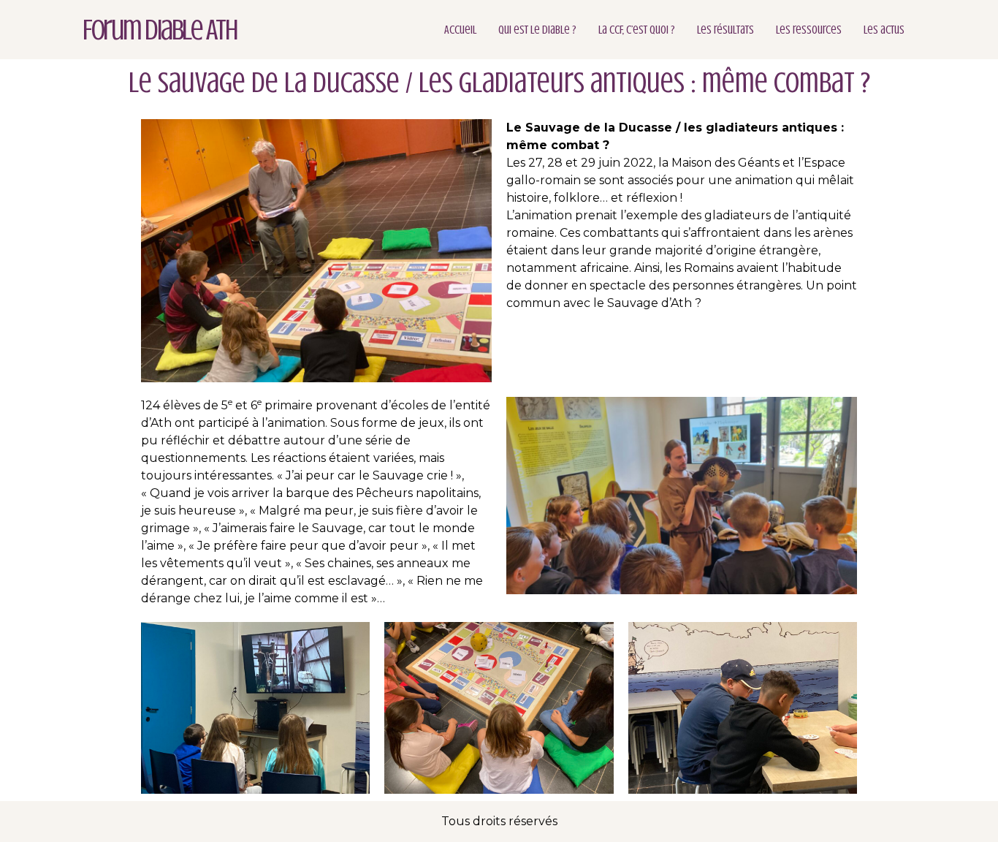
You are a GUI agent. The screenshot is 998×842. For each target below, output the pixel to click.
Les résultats (725, 30)
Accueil (460, 30)
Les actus (884, 30)
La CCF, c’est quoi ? (636, 30)
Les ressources (809, 30)
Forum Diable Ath (160, 29)
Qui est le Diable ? (537, 30)
